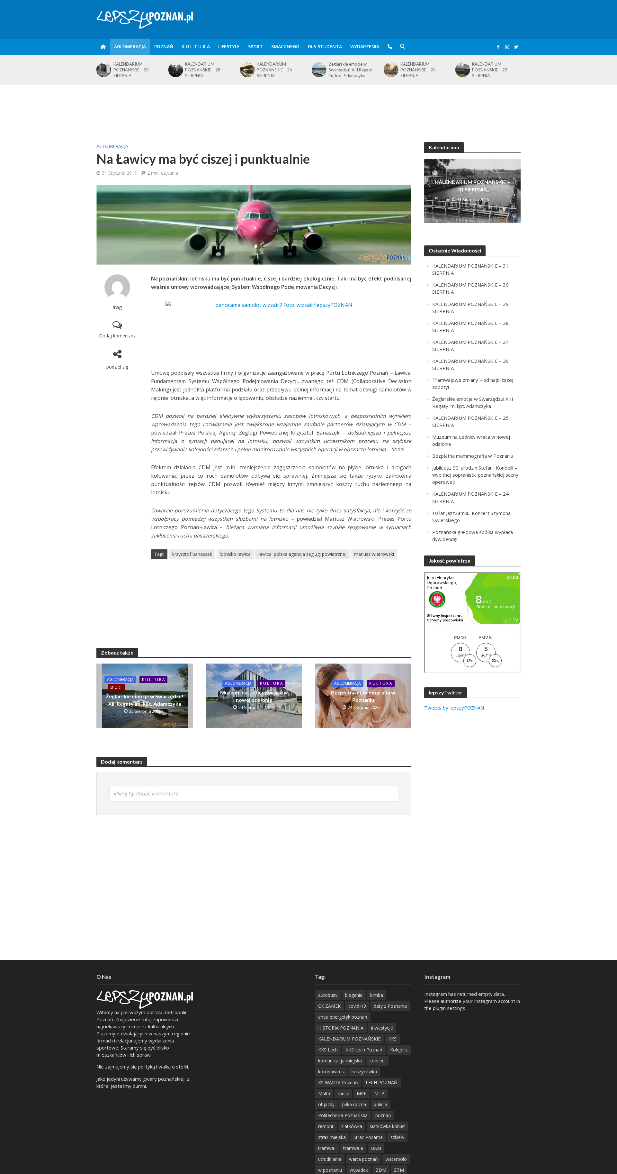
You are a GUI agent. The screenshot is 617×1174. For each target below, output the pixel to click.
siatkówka (351, 1126)
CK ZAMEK (329, 1006)
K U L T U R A (196, 46)
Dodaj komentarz (117, 336)
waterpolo (396, 1159)
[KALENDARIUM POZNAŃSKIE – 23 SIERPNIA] (391, 69)
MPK (362, 1093)
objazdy (326, 1104)
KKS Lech (328, 1050)
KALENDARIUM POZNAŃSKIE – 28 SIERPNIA (131, 69)
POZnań (163, 46)
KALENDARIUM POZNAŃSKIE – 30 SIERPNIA (490, 69)
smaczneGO (285, 46)
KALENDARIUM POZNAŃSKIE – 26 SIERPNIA (203, 69)
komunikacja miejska (340, 1061)
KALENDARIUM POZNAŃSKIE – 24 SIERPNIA (346, 69)
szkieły (397, 1137)
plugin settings (450, 1008)
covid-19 (357, 1006)
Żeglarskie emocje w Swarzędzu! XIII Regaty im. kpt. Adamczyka (278, 69)
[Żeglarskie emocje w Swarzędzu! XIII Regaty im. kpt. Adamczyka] (247, 69)
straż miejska (332, 1137)
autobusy (327, 995)
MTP (379, 1093)
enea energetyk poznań (342, 1017)
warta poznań (363, 1159)
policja (380, 1104)
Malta (324, 1093)
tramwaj (326, 1148)
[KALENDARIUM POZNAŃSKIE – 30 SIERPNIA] (462, 69)
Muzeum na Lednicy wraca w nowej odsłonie (254, 696)
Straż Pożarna (368, 1137)
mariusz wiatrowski (374, 554)
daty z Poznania (390, 1006)
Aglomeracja (130, 46)
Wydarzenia (364, 46)
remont (326, 1126)
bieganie (353, 995)
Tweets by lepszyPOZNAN (454, 707)
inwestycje (382, 1028)
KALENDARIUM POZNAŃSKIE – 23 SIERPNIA (418, 69)
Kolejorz (398, 1050)
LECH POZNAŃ (382, 1082)
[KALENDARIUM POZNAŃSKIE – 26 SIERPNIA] (175, 69)
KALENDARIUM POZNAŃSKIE (349, 1039)
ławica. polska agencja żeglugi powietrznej (302, 554)
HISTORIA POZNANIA (340, 1028)
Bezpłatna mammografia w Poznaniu (363, 696)
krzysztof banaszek (192, 554)
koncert (377, 1061)
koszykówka (364, 1072)
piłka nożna (354, 1104)
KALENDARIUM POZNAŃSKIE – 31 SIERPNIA (472, 185)
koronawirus (331, 1072)
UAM (376, 1148)
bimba (376, 995)
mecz (343, 1093)
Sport (255, 46)
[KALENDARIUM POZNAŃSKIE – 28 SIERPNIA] (103, 69)
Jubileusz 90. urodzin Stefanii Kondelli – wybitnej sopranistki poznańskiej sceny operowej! (475, 474)
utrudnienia (329, 1159)
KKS (392, 1039)
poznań (383, 1115)
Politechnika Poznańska (343, 1115)
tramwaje (353, 1148)
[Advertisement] (308, 105)
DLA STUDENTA (325, 46)
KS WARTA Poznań (338, 1082)
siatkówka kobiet (387, 1126)
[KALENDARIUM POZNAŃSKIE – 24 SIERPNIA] (319, 69)
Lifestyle (229, 46)
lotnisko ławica (235, 554)
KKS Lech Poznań (363, 1050)
